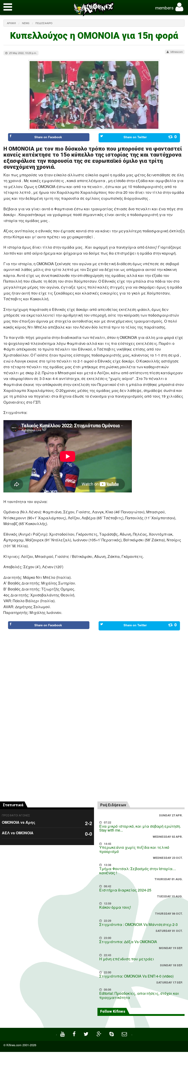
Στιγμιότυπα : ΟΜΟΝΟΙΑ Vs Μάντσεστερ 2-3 (138, 924)
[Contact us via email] (124, 1033)
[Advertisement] (94, 651)
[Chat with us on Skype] (112, 1033)
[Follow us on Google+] (99, 1033)
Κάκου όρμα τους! (115, 907)
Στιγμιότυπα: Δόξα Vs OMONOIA (128, 941)
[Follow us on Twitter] (86, 1033)
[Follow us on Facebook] (74, 1033)
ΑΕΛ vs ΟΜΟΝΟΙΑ (17, 832)
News (25, 23)
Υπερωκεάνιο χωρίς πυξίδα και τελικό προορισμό (134, 849)
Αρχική (11, 23)
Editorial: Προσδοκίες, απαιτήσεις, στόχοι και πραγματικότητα (139, 995)
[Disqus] (94, 733)
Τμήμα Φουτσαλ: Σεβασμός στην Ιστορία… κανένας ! (137, 870)
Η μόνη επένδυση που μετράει (126, 958)
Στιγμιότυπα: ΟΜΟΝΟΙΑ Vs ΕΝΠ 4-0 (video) (136, 976)
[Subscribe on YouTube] (63, 1033)
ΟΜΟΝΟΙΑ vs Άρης (18, 822)
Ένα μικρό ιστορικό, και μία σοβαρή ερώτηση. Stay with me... (140, 828)
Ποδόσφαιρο (44, 23)
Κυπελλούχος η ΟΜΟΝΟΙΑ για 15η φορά (94, 35)
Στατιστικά (13, 805)
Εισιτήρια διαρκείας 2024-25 (125, 890)
